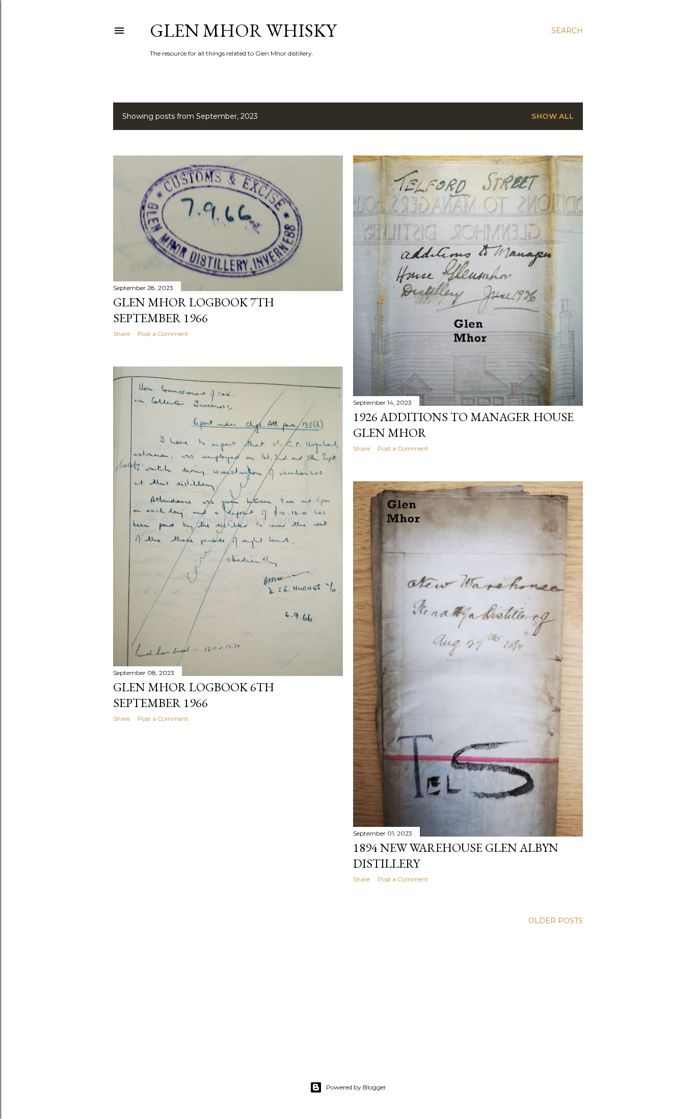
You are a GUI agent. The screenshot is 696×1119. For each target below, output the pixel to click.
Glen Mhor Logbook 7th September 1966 (193, 310)
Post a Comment (163, 333)
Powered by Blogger (356, 1087)
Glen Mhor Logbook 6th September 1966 (193, 695)
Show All (552, 116)
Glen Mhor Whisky (243, 30)
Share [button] (121, 333)
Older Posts (555, 920)
